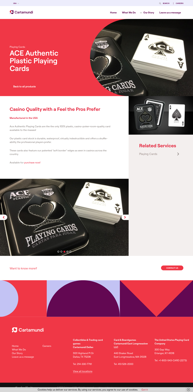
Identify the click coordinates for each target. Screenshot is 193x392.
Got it (144, 389)
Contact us (172, 268)
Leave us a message (170, 12)
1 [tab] (58, 252)
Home (113, 12)
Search (166, 3)
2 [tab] (61, 252)
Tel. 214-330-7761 (82, 363)
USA (14, 3)
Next (125, 217)
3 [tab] (64, 252)
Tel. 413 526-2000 (123, 363)
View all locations (82, 371)
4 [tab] (67, 252)
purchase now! (32, 162)
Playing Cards (148, 154)
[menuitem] (113, 12)
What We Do (129, 12)
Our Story (148, 12)
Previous (3, 217)
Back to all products (24, 86)
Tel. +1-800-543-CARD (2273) (171, 360)
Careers (179, 3)
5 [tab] (70, 252)
